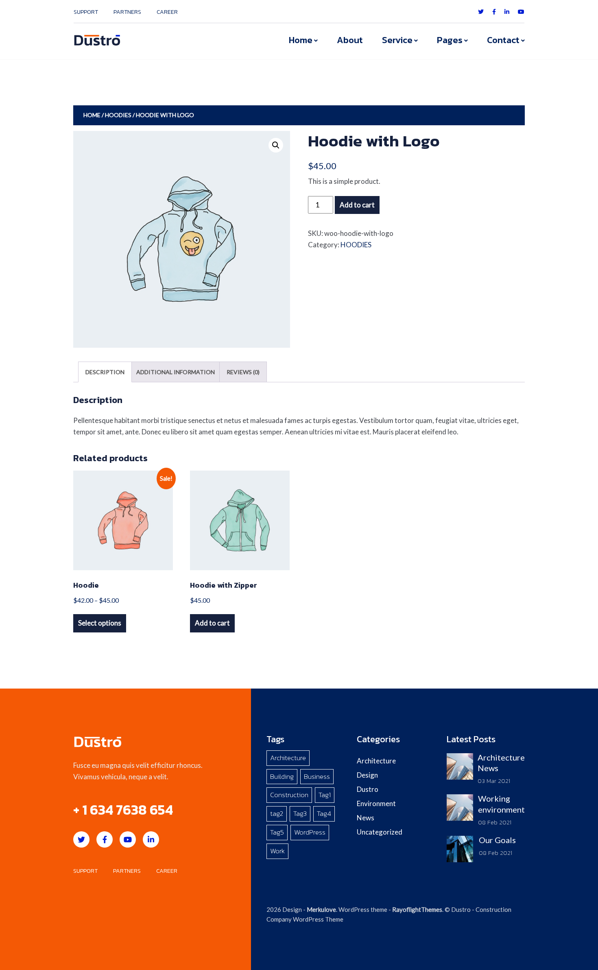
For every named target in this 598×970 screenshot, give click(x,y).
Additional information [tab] (175, 371)
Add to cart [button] (212, 623)
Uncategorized (379, 832)
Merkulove (321, 909)
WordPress (309, 832)
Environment (376, 803)
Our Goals (497, 840)
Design (367, 775)
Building (282, 776)
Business (317, 776)
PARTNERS (127, 12)
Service (397, 40)
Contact (503, 40)
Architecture (288, 757)
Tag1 (325, 794)
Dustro (367, 789)
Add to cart (357, 205)
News (365, 817)
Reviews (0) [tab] (243, 371)
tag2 (276, 813)
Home (300, 40)
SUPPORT (86, 12)
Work (277, 851)
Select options (99, 623)
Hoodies (118, 114)
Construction (289, 794)
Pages (450, 40)
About (350, 40)
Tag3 (300, 813)
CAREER (167, 12)
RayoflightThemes (417, 909)
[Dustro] (97, 39)
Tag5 (277, 832)
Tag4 (324, 813)
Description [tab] (104, 371)
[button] (275, 145)
